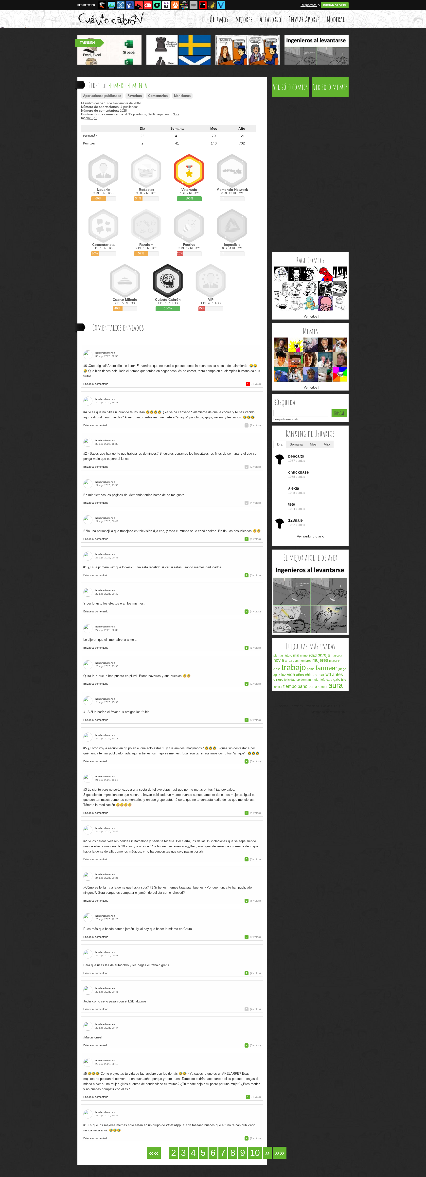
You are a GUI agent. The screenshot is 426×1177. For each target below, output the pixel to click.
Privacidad (312, 706)
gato (336, 679)
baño (302, 686)
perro (312, 686)
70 (214, 136)
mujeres (320, 660)
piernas (278, 655)
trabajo (294, 667)
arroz (288, 660)
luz (283, 675)
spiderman (304, 679)
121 (242, 136)
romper (322, 687)
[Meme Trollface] (340, 374)
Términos (296, 706)
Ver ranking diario (310, 536)
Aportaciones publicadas (102, 96)
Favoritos (134, 96)
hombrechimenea (105, 352)
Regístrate (309, 5)
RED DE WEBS (86, 5)
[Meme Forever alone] (281, 274)
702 (242, 143)
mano (304, 655)
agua (276, 675)
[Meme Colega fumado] (340, 359)
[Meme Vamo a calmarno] (310, 303)
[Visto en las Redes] (130, 5)
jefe (322, 679)
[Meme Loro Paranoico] (281, 374)
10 (255, 1153)
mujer (316, 679)
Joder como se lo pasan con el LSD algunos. (115, 1001)
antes (337, 674)
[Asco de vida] (102, 5)
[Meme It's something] (340, 303)
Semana (177, 128)
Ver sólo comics (290, 87)
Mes (213, 128)
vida (291, 674)
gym (296, 660)
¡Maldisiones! (92, 1037)
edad (313, 655)
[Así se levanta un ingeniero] (310, 632)
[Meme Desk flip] (295, 288)
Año (241, 128)
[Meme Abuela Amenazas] (310, 345)
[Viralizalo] (221, 5)
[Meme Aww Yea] (310, 288)
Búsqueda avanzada (285, 419)
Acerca (283, 706)
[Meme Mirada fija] (325, 288)
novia (278, 660)
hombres (305, 660)
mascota (336, 655)
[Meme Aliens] (281, 345)
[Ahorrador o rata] (212, 5)
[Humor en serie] (166, 5)
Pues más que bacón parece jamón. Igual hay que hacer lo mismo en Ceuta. (138, 929)
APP (344, 706)
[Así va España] (139, 5)
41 (177, 136)
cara (329, 679)
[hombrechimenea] (88, 354)
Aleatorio (270, 19)
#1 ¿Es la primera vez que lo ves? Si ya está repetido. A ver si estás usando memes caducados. (152, 567)
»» (279, 1153)
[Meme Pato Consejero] (325, 374)
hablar (319, 675)
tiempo (290, 686)
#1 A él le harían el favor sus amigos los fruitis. (116, 712)
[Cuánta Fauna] (175, 5)
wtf (328, 674)
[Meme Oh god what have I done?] (325, 303)
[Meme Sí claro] (281, 303)
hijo (343, 679)
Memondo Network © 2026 (329, 712)
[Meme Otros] (340, 274)
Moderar (336, 19)
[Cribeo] (157, 5)
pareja (324, 655)
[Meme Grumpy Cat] (340, 345)
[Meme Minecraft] (295, 359)
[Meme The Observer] (295, 274)
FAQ (337, 706)
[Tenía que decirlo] (203, 5)
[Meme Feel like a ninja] (340, 288)
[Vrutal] (148, 5)
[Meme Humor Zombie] (325, 359)
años (300, 675)
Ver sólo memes (330, 87)
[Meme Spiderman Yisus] (325, 274)
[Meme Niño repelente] (281, 359)
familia (277, 687)
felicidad (290, 679)
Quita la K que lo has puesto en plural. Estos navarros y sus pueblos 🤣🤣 (137, 676)
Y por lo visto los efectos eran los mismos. (114, 603)
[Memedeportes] (120, 5)
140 (214, 143)
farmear (326, 668)
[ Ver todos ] (310, 316)
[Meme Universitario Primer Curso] (295, 374)
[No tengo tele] (184, 5)
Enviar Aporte (304, 19)
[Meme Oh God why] (310, 274)
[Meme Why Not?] (295, 303)
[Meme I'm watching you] (281, 288)
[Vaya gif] (193, 5)
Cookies (326, 706)
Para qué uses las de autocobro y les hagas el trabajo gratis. (126, 965)
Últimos (219, 19)
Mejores (243, 19)
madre (334, 660)
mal (296, 655)
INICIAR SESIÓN (334, 5)
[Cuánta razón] (111, 5)
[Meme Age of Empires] (310, 374)
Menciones (182, 96)
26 (142, 136)
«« (154, 1153)
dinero (278, 679)
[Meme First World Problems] (310, 359)
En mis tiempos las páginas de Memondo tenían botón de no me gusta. (134, 495)
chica (309, 675)
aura (335, 685)
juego (342, 669)
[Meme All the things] (295, 345)
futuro (288, 655)
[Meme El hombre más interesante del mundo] (325, 345)
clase (277, 669)
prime (311, 669)
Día (142, 128)
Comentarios (158, 96)
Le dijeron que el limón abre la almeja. (110, 640)
